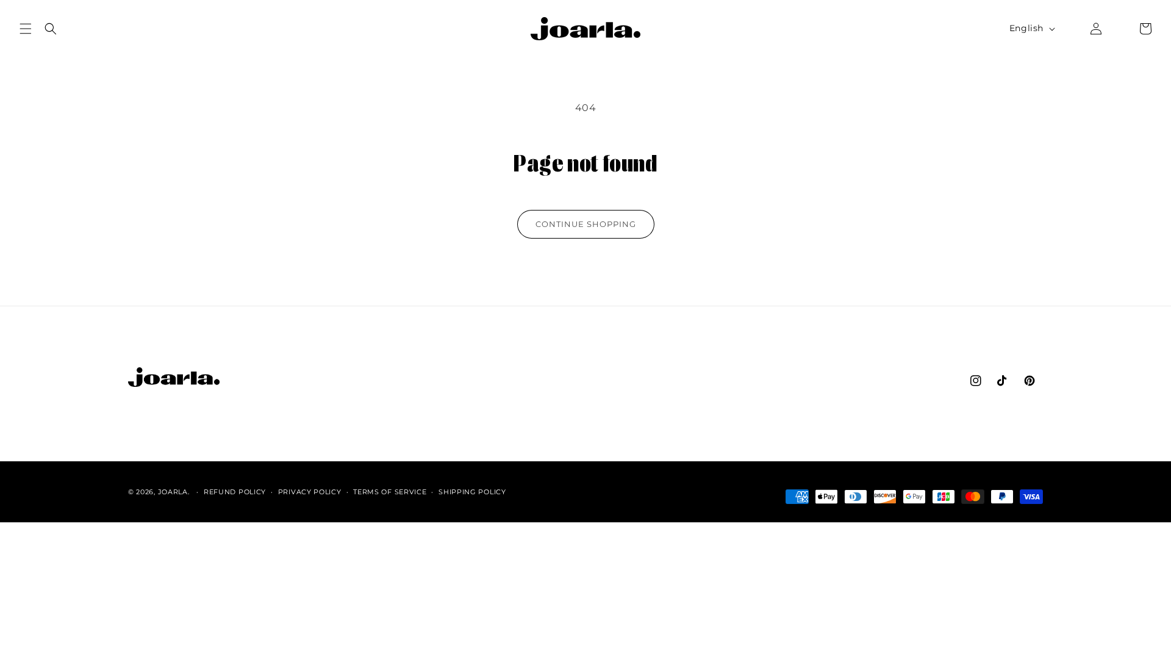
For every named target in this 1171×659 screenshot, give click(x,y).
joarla (173, 492)
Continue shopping (585, 224)
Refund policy (235, 492)
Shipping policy (472, 492)
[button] (25, 28)
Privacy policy (310, 492)
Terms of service (389, 492)
